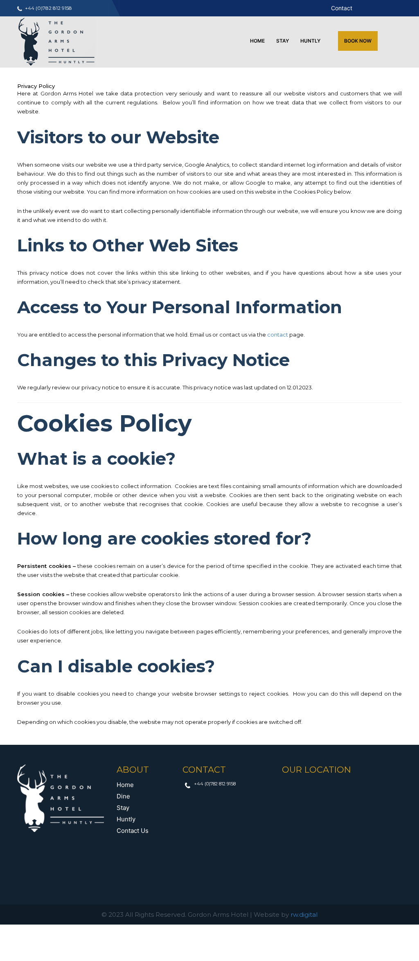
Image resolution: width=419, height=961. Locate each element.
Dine (123, 796)
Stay (282, 41)
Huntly (310, 41)
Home (257, 41)
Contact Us (133, 830)
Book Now (358, 41)
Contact (341, 8)
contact (277, 334)
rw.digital (304, 914)
